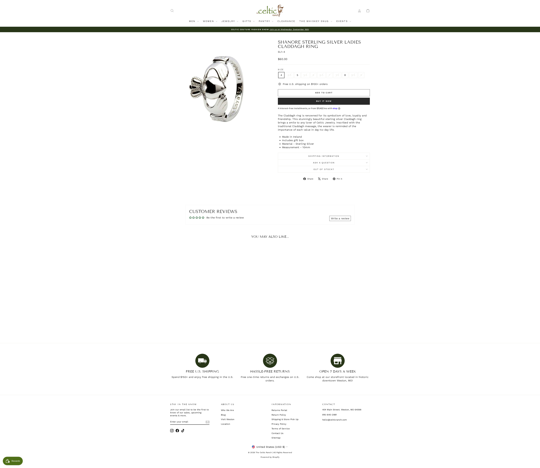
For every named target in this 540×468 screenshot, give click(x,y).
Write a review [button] (340, 218)
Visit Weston (227, 419)
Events (342, 21)
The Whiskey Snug (314, 21)
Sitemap (276, 438)
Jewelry (228, 21)
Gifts (247, 21)
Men (193, 21)
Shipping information (323, 156)
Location (225, 424)
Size (281, 69)
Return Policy (279, 415)
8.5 (353, 75)
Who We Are (227, 410)
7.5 (337, 75)
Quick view (194, 313)
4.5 (289, 75)
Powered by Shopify (270, 457)
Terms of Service (281, 428)
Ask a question (324, 163)
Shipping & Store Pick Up (285, 419)
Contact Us (278, 433)
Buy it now (324, 101)
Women (209, 21)
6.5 (321, 75)
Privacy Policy (279, 424)
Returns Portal (279, 410)
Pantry (265, 21)
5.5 (305, 75)
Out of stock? (323, 169)
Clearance (286, 21)
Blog (223, 415)
